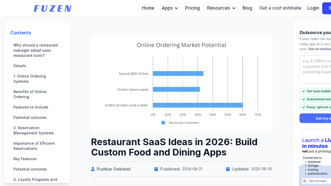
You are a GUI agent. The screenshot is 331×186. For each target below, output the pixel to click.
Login (313, 8)
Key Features (25, 159)
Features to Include (30, 107)
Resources (218, 8)
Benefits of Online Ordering (30, 94)
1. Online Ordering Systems (29, 78)
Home (148, 8)
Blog (247, 8)
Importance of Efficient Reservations (34, 146)
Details (19, 66)
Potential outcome (30, 117)
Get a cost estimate (280, 8)
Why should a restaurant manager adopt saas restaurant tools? (35, 50)
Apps (167, 8)
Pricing (192, 8)
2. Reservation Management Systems (33, 130)
